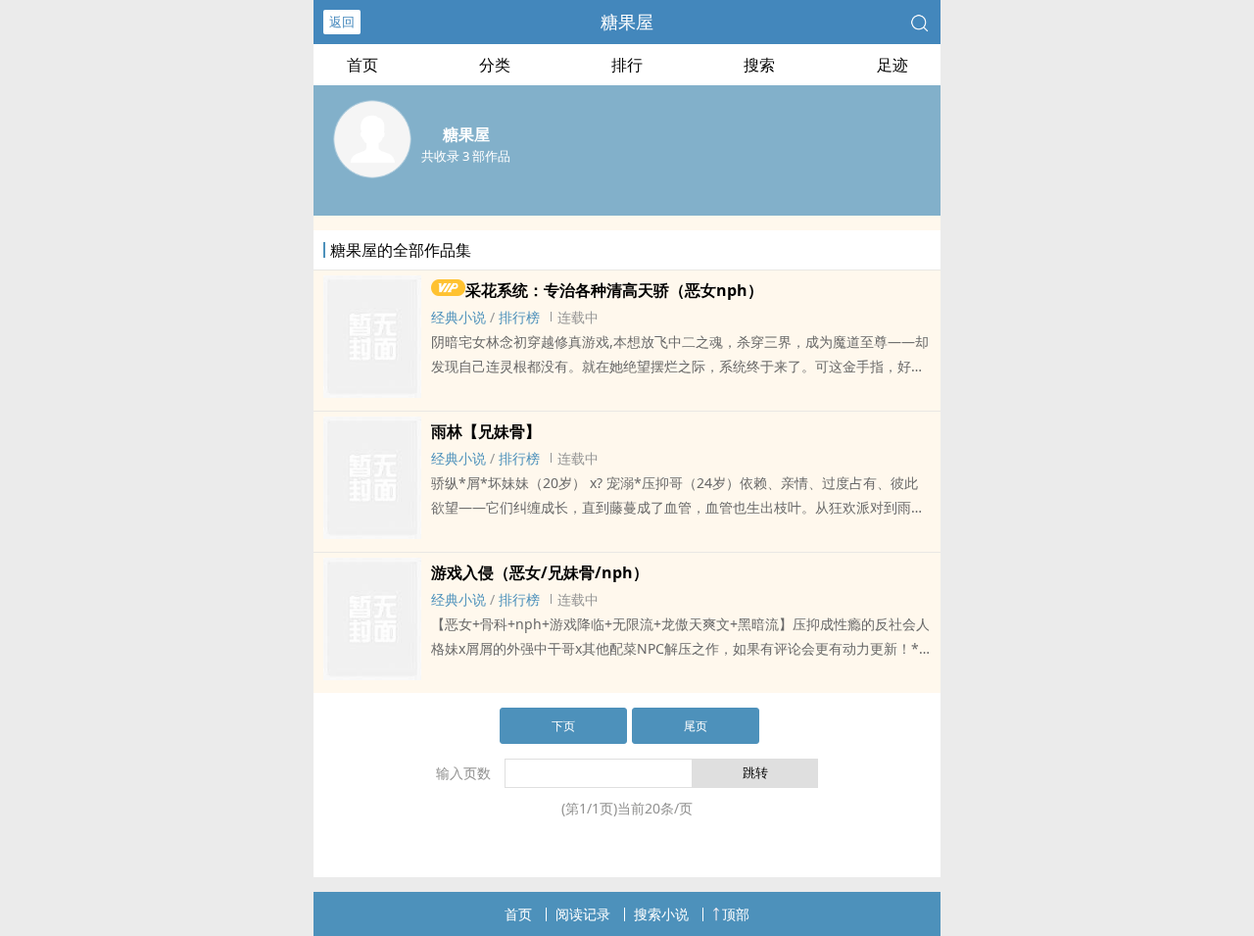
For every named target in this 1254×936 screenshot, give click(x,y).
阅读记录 (582, 914)
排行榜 (519, 317)
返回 (342, 21)
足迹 (892, 64)
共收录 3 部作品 (465, 156)
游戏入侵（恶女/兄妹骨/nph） (540, 572)
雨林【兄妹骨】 (486, 431)
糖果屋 (627, 21)
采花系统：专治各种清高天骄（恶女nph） (614, 290)
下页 (563, 725)
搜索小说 (661, 914)
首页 (362, 64)
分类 (494, 64)
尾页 (695, 725)
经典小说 (458, 317)
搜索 (759, 64)
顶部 (735, 914)
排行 (627, 64)
